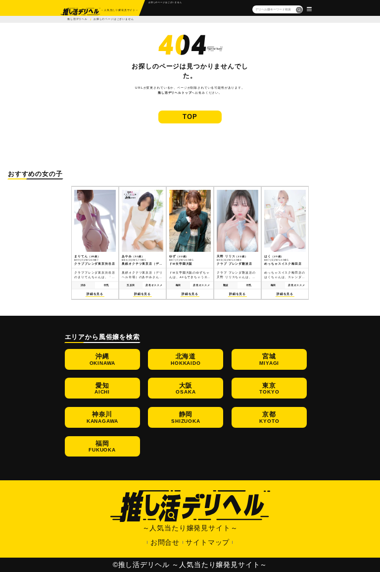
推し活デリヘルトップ (174, 92)
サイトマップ (208, 542)
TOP (190, 116)
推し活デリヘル (77, 19)
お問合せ (165, 542)
